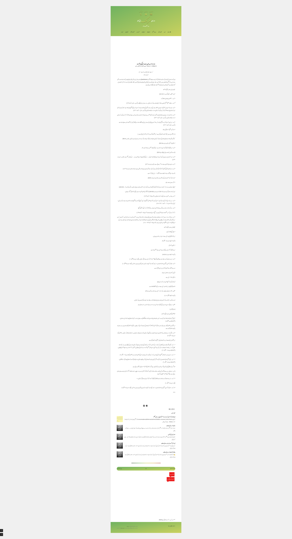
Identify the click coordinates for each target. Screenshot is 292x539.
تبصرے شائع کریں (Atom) (164, 520)
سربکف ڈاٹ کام (123, 528)
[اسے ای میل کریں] (174, 409)
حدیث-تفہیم (154, 32)
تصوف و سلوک (132, 32)
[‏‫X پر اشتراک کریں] (171, 409)
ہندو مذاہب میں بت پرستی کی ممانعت (146, 64)
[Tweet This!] (144, 406)
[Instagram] (171, 526)
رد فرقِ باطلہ (148, 32)
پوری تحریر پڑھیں (165, 422)
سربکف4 (142, 66)
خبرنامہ (122, 32)
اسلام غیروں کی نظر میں (171, 435)
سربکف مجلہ (128, 526)
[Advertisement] (146, 47)
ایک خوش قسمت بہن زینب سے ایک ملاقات (168, 443)
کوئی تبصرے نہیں (137, 66)
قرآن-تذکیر (160, 32)
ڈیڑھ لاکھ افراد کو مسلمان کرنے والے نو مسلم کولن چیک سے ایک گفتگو (164, 417)
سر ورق (169, 32)
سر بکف (146, 20)
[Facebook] (174, 526)
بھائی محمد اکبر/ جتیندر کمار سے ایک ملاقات (169, 452)
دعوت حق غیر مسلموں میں (147, 66)
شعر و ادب (138, 32)
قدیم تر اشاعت (172, 469)
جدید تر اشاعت (119, 469)
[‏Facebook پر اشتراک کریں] (169, 409)
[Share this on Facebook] (147, 406)
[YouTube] (170, 526)
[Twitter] (173, 526)
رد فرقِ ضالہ (143, 32)
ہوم (146, 469)
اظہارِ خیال (126, 32)
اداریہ (164, 32)
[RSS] (168, 526)
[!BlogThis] (172, 409)
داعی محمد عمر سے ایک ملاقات (170, 426)
